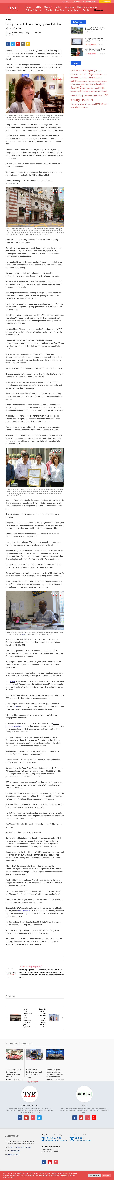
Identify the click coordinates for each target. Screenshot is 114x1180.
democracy (81, 81)
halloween (83, 84)
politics (80, 91)
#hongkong (89, 70)
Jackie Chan (78, 87)
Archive (86, 9)
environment (103, 81)
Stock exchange (88, 95)
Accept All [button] (106, 1175)
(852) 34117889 (26, 1147)
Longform (59, 9)
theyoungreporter (79, 103)
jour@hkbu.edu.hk (13, 1155)
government (76, 84)
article (12, 681)
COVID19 (99, 78)
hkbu (91, 84)
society (79, 95)
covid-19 (92, 77)
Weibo (104, 103)
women (72, 107)
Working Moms (81, 107)
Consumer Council (83, 78)
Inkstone (24, 634)
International (73, 9)
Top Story (90, 104)
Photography (74, 91)
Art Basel (99, 74)
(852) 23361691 (15, 1151)
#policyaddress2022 (79, 74)
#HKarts (78, 70)
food (72, 84)
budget (104, 75)
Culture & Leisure (34, 9)
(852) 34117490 (15, 1147)
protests (86, 91)
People (101, 87)
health (87, 84)
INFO (67, 1)
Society (47, 6)
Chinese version (90, 1)
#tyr (91, 74)
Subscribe (106, 1)
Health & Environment (87, 6)
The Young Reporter (90, 44)
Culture (74, 80)
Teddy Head (97, 95)
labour (88, 88)
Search (77, 1)
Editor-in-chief (88, 81)
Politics (58, 6)
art (95, 74)
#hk (72, 70)
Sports (49, 9)
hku (94, 84)
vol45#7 (96, 103)
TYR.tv (37, 6)
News (28, 6)
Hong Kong (99, 83)
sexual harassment (95, 91)
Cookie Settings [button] (94, 1175)
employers (95, 81)
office (91, 88)
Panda (96, 88)
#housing (98, 71)
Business (69, 6)
